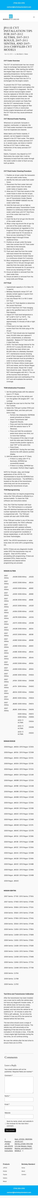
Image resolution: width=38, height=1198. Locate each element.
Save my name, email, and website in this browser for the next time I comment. (20, 1123)
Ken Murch (20, 54)
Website (7, 1113)
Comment (9, 1075)
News (26, 54)
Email (7, 1104)
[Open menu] (34, 17)
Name (7, 1096)
